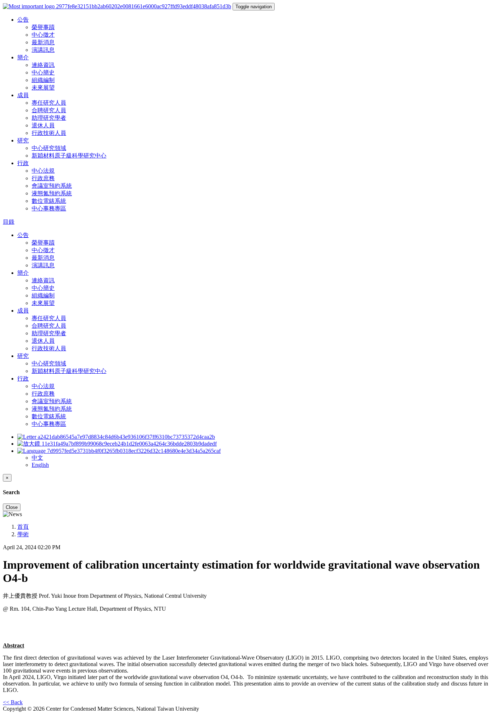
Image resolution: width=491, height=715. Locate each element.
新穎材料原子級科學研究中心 (69, 155)
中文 (37, 458)
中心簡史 (43, 72)
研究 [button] (23, 140)
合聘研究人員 (49, 110)
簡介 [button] (23, 57)
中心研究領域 (49, 148)
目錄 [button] (8, 222)
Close (12, 507)
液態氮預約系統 (52, 193)
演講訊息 (43, 50)
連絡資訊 (43, 65)
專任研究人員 (49, 103)
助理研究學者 (49, 118)
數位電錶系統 (49, 201)
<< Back (13, 702)
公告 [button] (23, 20)
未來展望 (43, 88)
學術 (23, 534)
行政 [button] (23, 163)
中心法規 (43, 171)
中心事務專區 (49, 208)
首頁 (23, 527)
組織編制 (43, 80)
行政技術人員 (49, 133)
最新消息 (43, 42)
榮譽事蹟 (43, 27)
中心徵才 (43, 35)
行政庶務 (43, 178)
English (40, 465)
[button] (119, 451)
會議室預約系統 (52, 186)
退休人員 (43, 125)
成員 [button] (23, 95)
